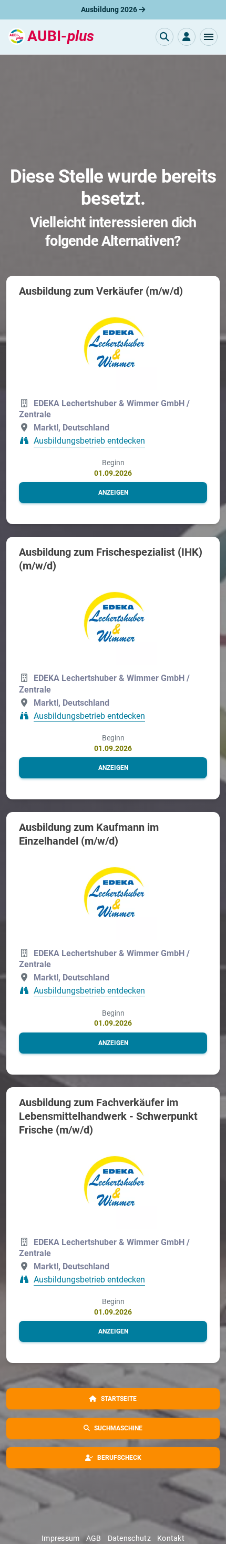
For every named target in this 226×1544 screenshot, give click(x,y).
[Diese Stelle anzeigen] (113, 346)
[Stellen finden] (164, 37)
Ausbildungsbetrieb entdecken (89, 441)
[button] (209, 37)
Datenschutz (129, 1538)
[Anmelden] (187, 37)
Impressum (61, 1538)
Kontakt (170, 1538)
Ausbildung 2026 (110, 9)
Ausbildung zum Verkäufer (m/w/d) (101, 291)
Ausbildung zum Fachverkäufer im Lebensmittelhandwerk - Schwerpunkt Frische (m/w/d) (108, 1116)
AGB (93, 1538)
